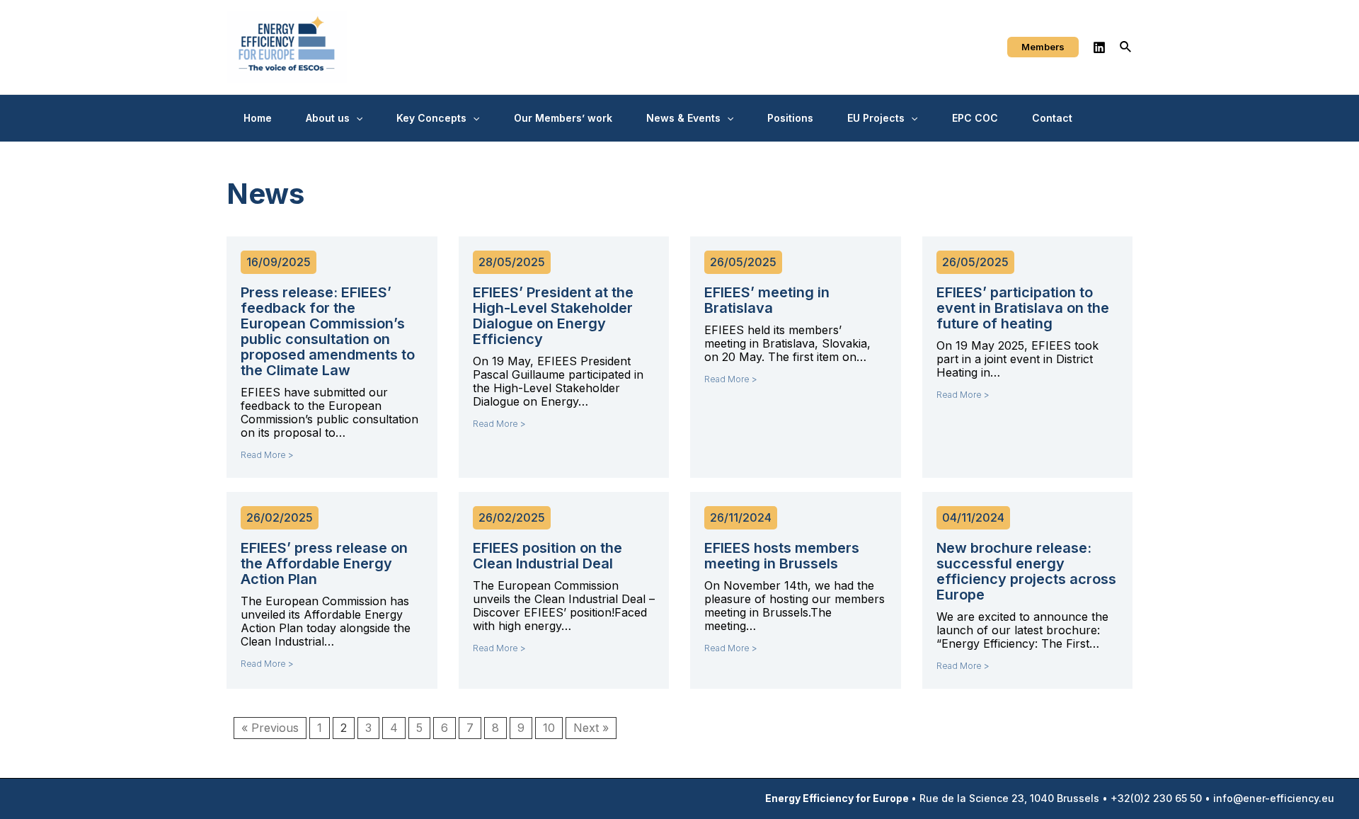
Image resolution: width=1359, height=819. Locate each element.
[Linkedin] (1099, 47)
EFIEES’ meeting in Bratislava (767, 300)
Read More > (267, 454)
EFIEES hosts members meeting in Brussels (781, 555)
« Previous (270, 728)
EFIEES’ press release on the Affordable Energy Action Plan (324, 563)
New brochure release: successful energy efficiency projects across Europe (1026, 571)
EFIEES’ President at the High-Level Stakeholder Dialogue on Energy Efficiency (553, 316)
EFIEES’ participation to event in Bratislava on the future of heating (1022, 308)
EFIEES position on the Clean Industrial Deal (547, 555)
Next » (591, 728)
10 (549, 728)
